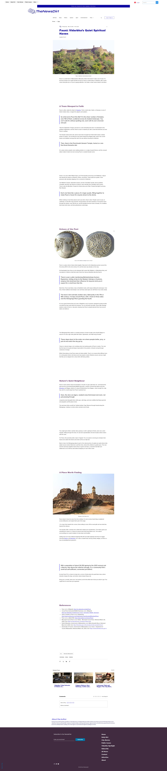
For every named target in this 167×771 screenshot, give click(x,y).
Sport (77, 17)
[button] (101, 17)
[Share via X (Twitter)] (63, 661)
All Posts (54, 17)
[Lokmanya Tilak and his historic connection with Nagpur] (104, 677)
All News (105, 751)
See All (112, 670)
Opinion (71, 17)
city (61, 653)
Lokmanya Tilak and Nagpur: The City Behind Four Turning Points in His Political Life (104, 686)
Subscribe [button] (105, 748)
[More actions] (107, 26)
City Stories (62, 657)
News (60, 17)
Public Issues (106, 743)
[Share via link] (69, 661)
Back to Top (2, 766)
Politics (65, 17)
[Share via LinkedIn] (66, 661)
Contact (104, 754)
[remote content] (83, 94)
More (91, 17)
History (66, 657)
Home (104, 734)
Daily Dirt (105, 737)
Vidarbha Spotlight (108, 746)
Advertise (105, 757)
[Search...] (157, 2)
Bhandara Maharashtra (68, 653)
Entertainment (84, 17)
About (104, 760)
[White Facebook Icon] (54, 764)
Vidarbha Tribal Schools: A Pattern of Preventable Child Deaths (62, 686)
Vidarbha (71, 657)
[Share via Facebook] (60, 661)
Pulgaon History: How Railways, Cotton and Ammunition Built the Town (83, 686)
